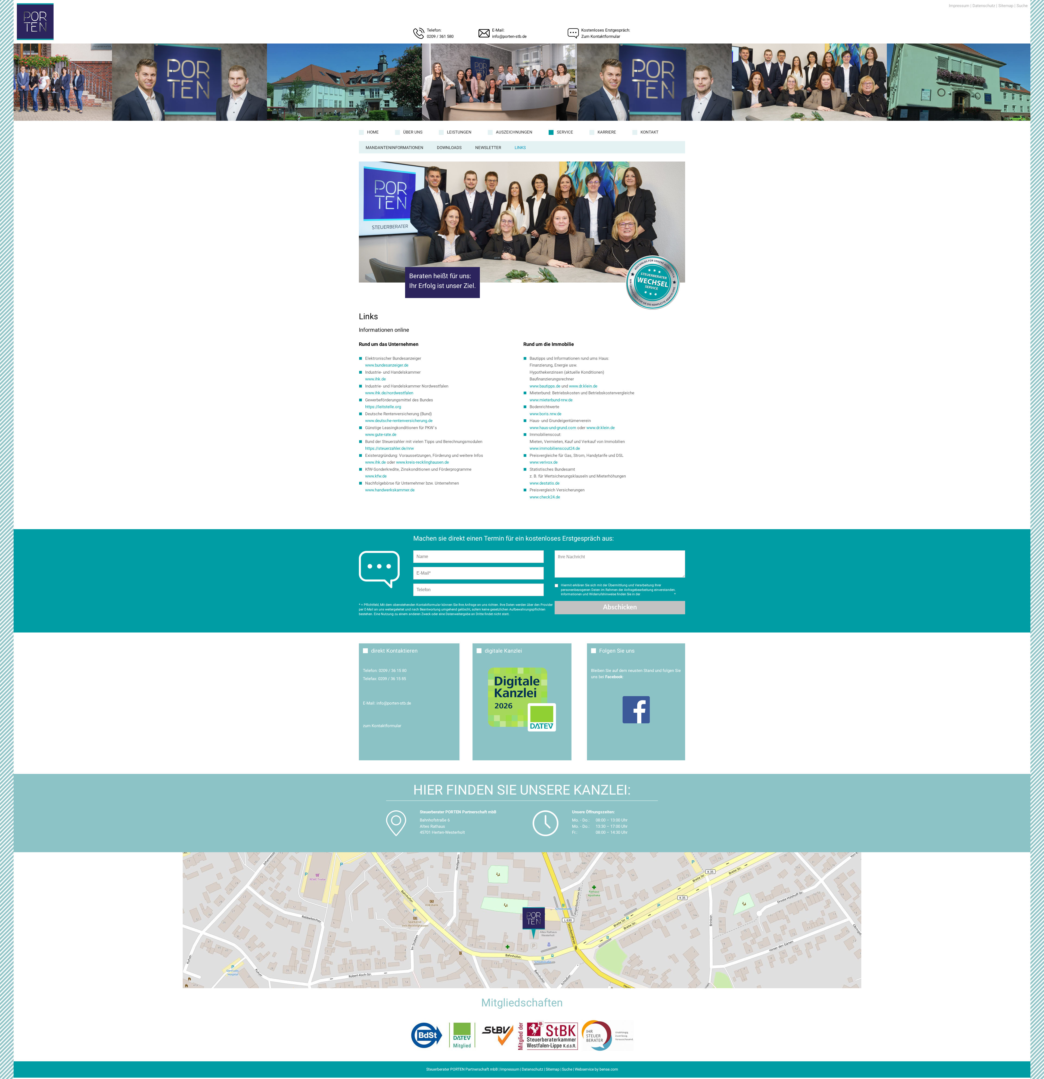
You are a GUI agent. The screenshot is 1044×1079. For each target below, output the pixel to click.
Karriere (607, 132)
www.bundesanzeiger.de (386, 365)
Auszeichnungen (514, 132)
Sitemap (1005, 5)
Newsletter (488, 147)
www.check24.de (545, 497)
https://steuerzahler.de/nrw (389, 448)
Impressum (959, 5)
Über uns (412, 132)
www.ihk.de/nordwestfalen (389, 392)
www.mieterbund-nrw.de (551, 400)
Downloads (449, 147)
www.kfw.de (376, 476)
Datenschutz (983, 5)
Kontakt (649, 132)
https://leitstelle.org (383, 406)
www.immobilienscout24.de (555, 448)
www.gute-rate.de (380, 434)
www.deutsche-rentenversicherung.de (399, 420)
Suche (1022, 5)
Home (373, 132)
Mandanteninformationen (394, 147)
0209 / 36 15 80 (392, 670)
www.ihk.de (375, 379)
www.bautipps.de (545, 386)
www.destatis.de (545, 483)
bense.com (608, 1069)
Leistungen (459, 132)
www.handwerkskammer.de (390, 490)
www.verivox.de (544, 462)
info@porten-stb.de (509, 36)
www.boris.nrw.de (545, 413)
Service (565, 132)
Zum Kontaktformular (600, 36)
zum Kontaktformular (382, 725)
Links (520, 147)
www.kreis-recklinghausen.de (422, 462)
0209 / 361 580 (440, 36)
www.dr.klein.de (583, 386)
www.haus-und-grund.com (553, 427)
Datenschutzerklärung (657, 594)
